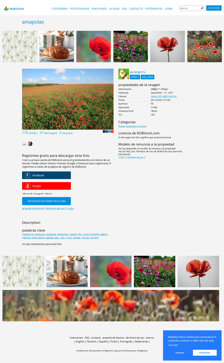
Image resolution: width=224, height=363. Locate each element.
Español (103, 341)
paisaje (49, 237)
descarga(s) (50, 133)
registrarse (213, 8)
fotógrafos (153, 8)
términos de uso (135, 157)
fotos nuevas (79, 8)
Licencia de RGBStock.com (139, 133)
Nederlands (141, 341)
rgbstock (17, 9)
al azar (114, 8)
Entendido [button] (204, 352)
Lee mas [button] (173, 344)
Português (126, 341)
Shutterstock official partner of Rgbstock (94, 350)
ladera (103, 234)
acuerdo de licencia (113, 337)
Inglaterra (28, 234)
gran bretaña (91, 234)
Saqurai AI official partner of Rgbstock (131, 350)
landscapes (132, 126)
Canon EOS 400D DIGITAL (164, 96)
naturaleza (38, 237)
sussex (85, 237)
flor (80, 234)
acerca (149, 337)
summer (142, 126)
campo (73, 234)
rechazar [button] (179, 352)
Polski (114, 341)
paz (57, 237)
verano (95, 237)
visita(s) (33, 133)
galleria (147, 77)
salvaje (76, 237)
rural (68, 237)
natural (26, 237)
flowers (122, 126)
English (80, 341)
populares (99, 8)
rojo (62, 237)
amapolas (62, 234)
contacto (136, 8)
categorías (60, 8)
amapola (40, 234)
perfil (135, 77)
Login (168, 8)
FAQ (124, 8)
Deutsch (91, 341)
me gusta (67, 133)
